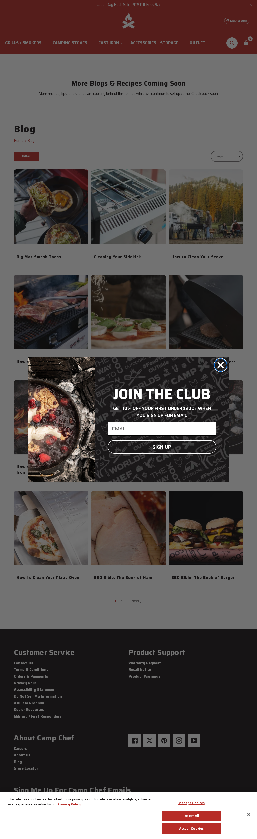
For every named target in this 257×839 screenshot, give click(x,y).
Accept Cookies (191, 828)
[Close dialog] (220, 365)
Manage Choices (191, 803)
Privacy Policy (69, 804)
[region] (128, 815)
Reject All (191, 815)
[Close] (248, 814)
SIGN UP (161, 447)
